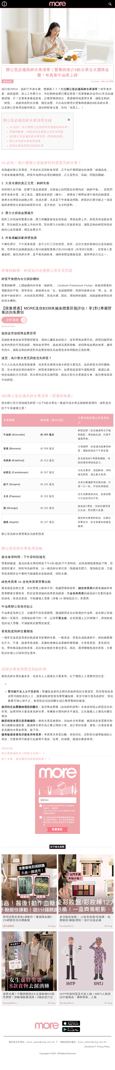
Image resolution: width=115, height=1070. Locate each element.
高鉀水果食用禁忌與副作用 (26, 145)
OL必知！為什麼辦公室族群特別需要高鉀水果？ (39, 127)
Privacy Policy (103, 1046)
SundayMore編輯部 (68, 926)
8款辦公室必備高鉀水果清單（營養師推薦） (37, 136)
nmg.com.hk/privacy (52, 811)
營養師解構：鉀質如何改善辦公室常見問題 (36, 131)
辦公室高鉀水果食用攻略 (25, 141)
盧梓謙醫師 (8, 926)
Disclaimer (89, 1046)
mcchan (95, 81)
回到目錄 (7, 748)
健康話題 (7, 81)
